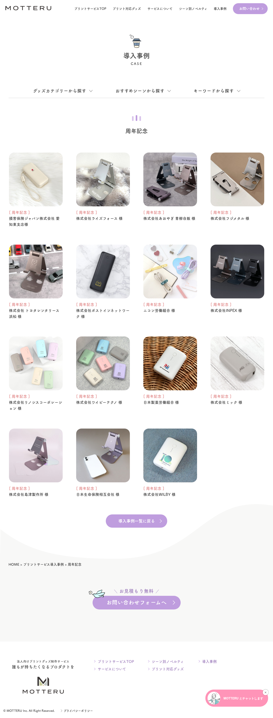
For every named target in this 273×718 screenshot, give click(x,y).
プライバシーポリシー (78, 710)
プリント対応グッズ (127, 8)
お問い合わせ (249, 8)
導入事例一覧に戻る (136, 521)
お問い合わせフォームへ (136, 600)
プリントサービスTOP (90, 8)
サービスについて (160, 8)
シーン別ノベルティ (168, 661)
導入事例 (220, 8)
